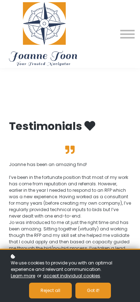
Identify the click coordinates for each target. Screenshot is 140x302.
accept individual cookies (71, 276)
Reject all (50, 290)
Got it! (93, 290)
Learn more (23, 276)
